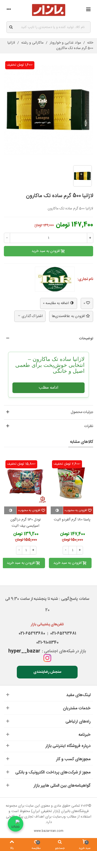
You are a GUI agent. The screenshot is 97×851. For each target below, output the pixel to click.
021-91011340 (47, 642)
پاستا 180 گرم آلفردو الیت (72, 520)
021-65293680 (32, 633)
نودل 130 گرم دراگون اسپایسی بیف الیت (25, 523)
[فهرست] (88, 10)
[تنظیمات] (9, 10)
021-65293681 (62, 633)
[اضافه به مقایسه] (57, 510)
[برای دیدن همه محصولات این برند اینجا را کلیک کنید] (55, 279)
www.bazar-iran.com (48, 831)
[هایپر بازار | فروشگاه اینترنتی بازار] (48, 10)
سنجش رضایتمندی (47, 672)
